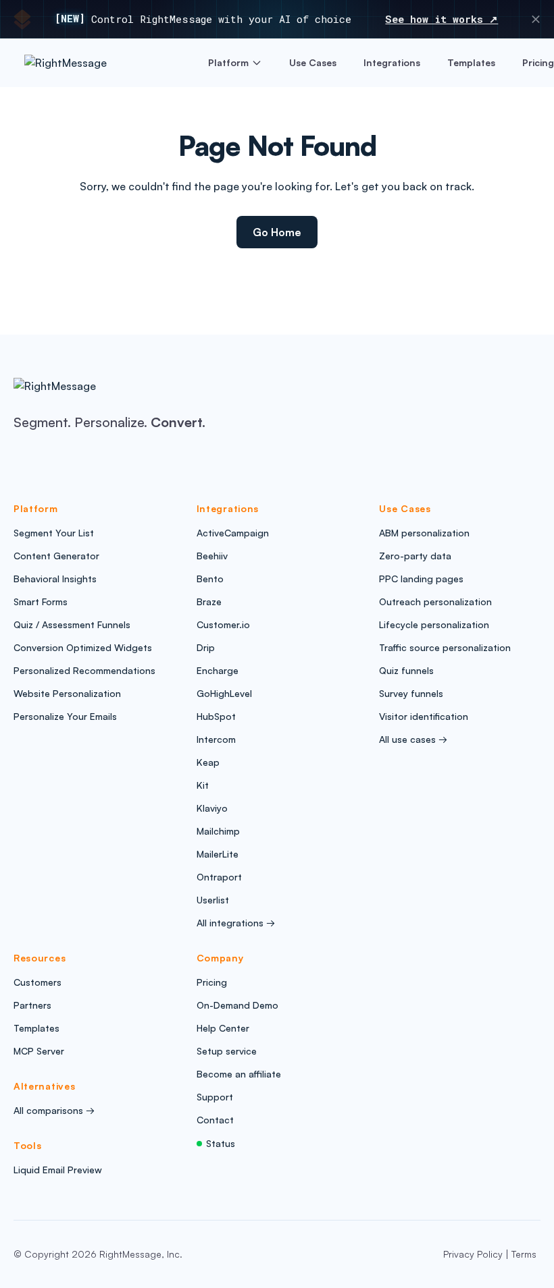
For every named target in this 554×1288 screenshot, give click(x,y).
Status (220, 1143)
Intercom (216, 739)
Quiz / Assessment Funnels (72, 624)
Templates (471, 62)
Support (215, 1096)
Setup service (227, 1051)
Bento (210, 578)
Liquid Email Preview (58, 1169)
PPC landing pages (421, 578)
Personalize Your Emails (65, 716)
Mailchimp (218, 831)
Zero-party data (415, 555)
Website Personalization (67, 693)
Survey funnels (411, 693)
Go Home (277, 232)
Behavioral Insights (55, 578)
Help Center (223, 1028)
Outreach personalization (435, 601)
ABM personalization (424, 532)
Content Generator (56, 555)
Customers (37, 982)
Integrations (391, 62)
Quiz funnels (406, 670)
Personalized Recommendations (84, 670)
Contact (215, 1119)
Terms (523, 1254)
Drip (206, 647)
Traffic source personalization (445, 647)
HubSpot (216, 716)
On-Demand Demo (237, 1005)
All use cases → (413, 739)
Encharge (217, 670)
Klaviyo (212, 808)
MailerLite (217, 854)
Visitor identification (423, 716)
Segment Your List (54, 532)
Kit (203, 785)
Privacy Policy (473, 1254)
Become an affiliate (239, 1074)
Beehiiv (212, 555)
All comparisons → (54, 1110)
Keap (208, 762)
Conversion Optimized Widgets (83, 647)
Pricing (538, 62)
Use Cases (312, 62)
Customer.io (223, 624)
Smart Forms (41, 601)
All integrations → (236, 922)
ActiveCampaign (233, 532)
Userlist (213, 899)
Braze (209, 601)
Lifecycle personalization (434, 624)
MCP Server (39, 1051)
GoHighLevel (224, 693)
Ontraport (219, 877)
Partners (32, 1005)
